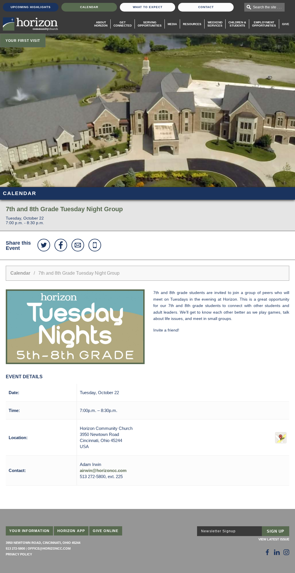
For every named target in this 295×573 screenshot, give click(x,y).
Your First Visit (22, 41)
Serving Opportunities (150, 24)
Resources (192, 24)
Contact (206, 7)
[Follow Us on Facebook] (267, 552)
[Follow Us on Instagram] (286, 552)
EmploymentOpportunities (264, 24)
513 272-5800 (15, 548)
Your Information (29, 531)
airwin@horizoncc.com (103, 470)
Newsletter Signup (218, 531)
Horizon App (71, 531)
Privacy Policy (19, 554)
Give (285, 24)
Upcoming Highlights (31, 7)
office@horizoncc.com (49, 548)
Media (172, 24)
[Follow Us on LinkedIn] (277, 552)
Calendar (89, 7)
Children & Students (237, 24)
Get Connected (123, 24)
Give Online (105, 531)
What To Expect (147, 7)
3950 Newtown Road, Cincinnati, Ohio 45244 (43, 542)
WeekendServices (214, 24)
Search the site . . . (267, 7)
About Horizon (100, 24)
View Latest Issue (273, 539)
